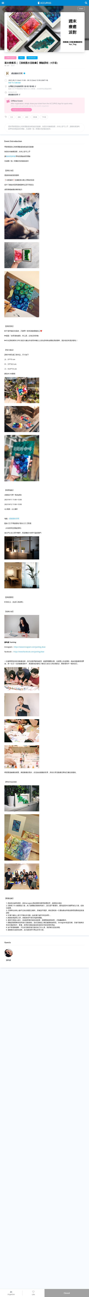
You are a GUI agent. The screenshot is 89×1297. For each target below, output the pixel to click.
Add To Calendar (14, 83)
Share (81, 8)
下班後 (44, 117)
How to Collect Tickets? (21, 110)
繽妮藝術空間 (13, 94)
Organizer (11, 1294)
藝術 (26, 117)
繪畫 (19, 117)
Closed (67, 1293)
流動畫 (35, 117)
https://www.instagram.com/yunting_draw (29, 647)
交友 (11, 117)
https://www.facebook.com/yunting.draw (29, 652)
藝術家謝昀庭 (11, 156)
